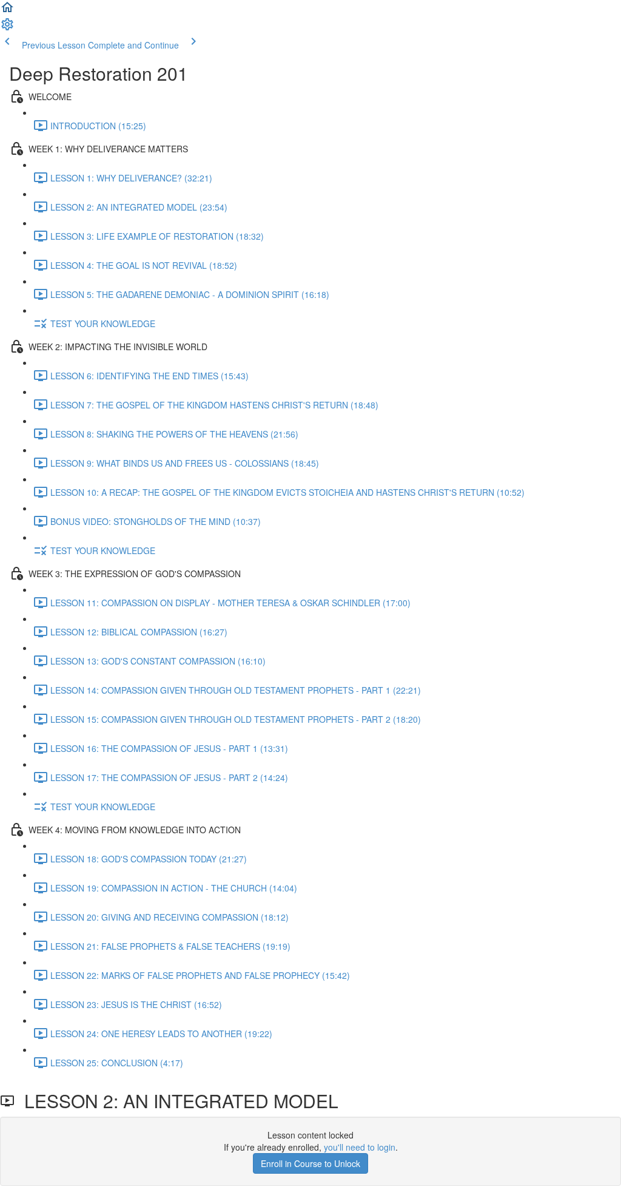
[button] (7, 11)
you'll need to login (359, 1147)
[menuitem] (7, 28)
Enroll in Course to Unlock (310, 1163)
